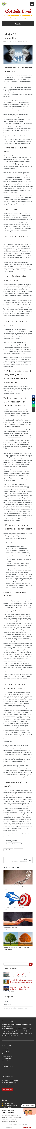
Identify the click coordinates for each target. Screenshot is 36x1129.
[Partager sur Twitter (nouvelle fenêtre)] (33, 399)
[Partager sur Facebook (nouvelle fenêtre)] (33, 396)
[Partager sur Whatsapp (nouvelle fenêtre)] (33, 405)
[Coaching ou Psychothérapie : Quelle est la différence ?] (6, 988)
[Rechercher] (31, 964)
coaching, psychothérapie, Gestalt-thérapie (15, 1008)
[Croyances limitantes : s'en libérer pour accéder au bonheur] (18, 877)
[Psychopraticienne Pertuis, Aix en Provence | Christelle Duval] (5, 4)
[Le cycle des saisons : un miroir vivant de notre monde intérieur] (18, 939)
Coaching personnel (11, 840)
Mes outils (6, 1004)
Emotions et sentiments (14, 437)
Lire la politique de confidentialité (9, 1121)
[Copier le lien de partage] (33, 410)
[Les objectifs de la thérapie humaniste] (18, 899)
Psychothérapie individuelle (13, 842)
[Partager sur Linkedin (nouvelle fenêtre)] (33, 402)
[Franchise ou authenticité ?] (18, 919)
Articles (5, 1001)
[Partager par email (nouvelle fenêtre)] (33, 408)
